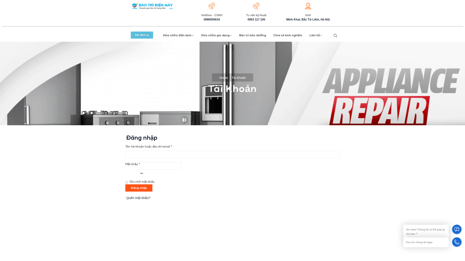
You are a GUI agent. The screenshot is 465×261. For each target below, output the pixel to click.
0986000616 (212, 19)
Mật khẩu (132, 164)
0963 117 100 (256, 19)
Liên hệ (315, 35)
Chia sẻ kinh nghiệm (287, 35)
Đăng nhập (139, 187)
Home (223, 78)
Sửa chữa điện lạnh (177, 35)
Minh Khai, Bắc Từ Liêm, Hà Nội (308, 19)
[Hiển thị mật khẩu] (141, 173)
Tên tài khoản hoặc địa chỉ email (148, 146)
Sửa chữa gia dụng (215, 35)
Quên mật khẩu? (138, 198)
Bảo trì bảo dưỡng (252, 35)
